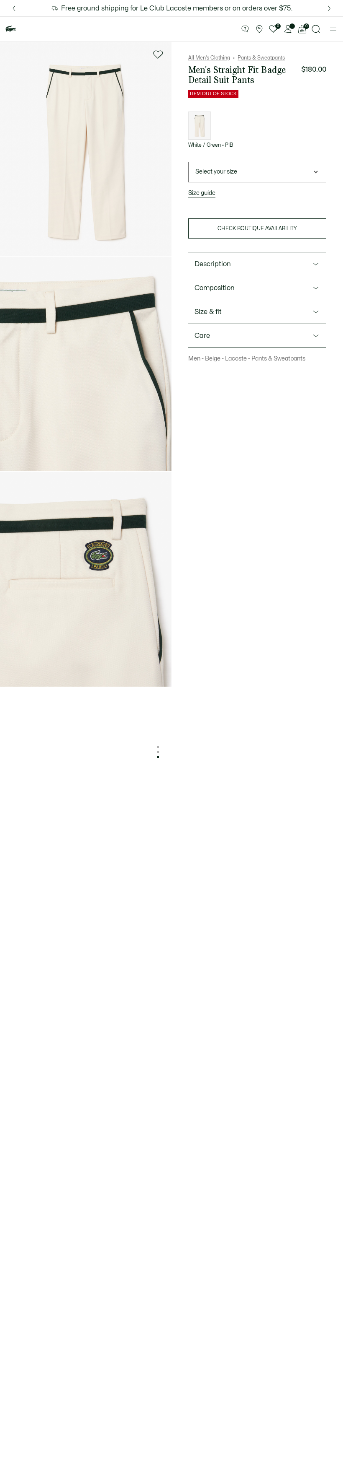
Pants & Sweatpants (261, 57)
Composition (215, 288)
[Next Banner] (329, 8)
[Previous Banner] (14, 8)
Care (202, 335)
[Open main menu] (333, 29)
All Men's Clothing (209, 57)
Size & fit (208, 312)
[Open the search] (316, 29)
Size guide (201, 193)
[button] (245, 29)
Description (213, 264)
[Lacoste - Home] (10, 29)
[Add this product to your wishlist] (158, 54)
